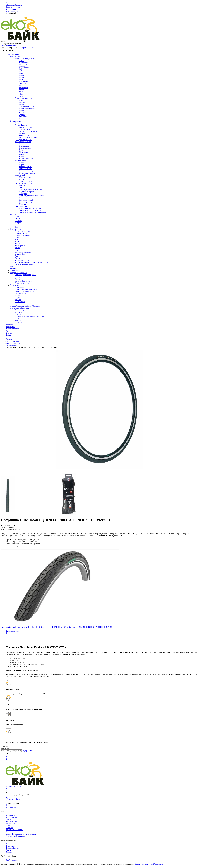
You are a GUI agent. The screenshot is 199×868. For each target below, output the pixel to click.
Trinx (21, 96)
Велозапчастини (16, 121)
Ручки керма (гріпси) (27, 173)
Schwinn (22, 84)
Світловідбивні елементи (25, 264)
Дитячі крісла (20, 254)
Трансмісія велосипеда (23, 183)
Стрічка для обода (26, 158)
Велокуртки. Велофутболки (26, 289)
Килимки (18, 312)
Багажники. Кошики (23, 252)
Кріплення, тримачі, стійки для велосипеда (31, 262)
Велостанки (14, 266)
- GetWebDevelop (149, 864)
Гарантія (9, 331)
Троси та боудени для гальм (30, 210)
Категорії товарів (12, 54)
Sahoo (17, 227)
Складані (22, 113)
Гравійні (22, 104)
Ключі (17, 279)
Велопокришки (25, 148)
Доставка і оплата (12, 329)
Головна (9, 339)
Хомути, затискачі (26, 181)
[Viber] (6, 791)
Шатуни (22, 204)
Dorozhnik (23, 65)
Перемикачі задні (26, 200)
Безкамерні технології (28, 144)
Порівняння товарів (13, 7)
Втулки (22, 150)
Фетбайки (23, 117)
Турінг (22, 115)
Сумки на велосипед (23, 235)
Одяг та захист (16, 285)
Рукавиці (18, 300)
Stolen (21, 90)
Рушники (18, 320)
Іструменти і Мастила (18, 273)
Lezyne (17, 219)
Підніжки (18, 250)
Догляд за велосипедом (24, 277)
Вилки (17, 123)
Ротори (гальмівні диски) (29, 138)
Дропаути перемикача (23, 140)
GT (20, 71)
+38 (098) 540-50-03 (27, 48)
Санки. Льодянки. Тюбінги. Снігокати (25, 306)
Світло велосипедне (23, 231)
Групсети (23, 185)
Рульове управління (22, 160)
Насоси (17, 241)
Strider (21, 92)
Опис (8, 633)
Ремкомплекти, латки (23, 283)
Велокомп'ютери (21, 233)
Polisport (18, 223)
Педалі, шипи (24, 198)
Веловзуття (19, 287)
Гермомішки (19, 310)
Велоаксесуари (16, 229)
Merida (22, 77)
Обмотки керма (25, 167)
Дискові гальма (25, 129)
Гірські (22, 102)
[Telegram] (6, 789)
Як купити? (10, 327)
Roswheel (18, 225)
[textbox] (11, 41)
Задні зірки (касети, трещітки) (31, 190)
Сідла (21, 179)
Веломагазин (11, 9)
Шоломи (18, 304)
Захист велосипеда (22, 260)
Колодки (22, 133)
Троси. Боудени (21, 206)
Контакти (9, 333)
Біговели (13, 268)
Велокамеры (24, 146)
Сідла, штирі (20, 175)
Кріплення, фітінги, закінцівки (31, 208)
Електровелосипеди (27, 108)
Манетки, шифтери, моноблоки (31, 196)
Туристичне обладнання (19, 308)
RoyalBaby (23, 81)
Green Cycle (19, 217)
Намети (18, 314)
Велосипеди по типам (23, 98)
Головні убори (20, 293)
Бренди (13, 214)
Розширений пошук (8, 46)
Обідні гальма (24, 135)
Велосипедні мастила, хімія (25, 275)
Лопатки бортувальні (23, 281)
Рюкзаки (18, 237)
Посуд (17, 318)
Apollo (21, 61)
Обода (21, 154)
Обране (8, 3)
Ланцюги (23, 194)
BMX (21, 100)
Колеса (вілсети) (25, 152)
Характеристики (12, 631)
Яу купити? (10, 846)
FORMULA (24, 67)
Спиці (21, 156)
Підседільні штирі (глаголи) (30, 177)
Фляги (17, 244)
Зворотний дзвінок (14, 5)
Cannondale (23, 63)
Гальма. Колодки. (21, 125)
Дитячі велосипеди (26, 106)
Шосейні (22, 119)
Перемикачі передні (27, 202)
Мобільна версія (12, 807)
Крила (17, 248)
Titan (21, 94)
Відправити (27, 751)
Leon (21, 73)
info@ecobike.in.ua (13, 799)
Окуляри (18, 298)
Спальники (19, 323)
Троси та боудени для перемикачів (32, 212)
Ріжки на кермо (25, 169)
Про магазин (11, 325)
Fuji (20, 69)
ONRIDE (18, 221)
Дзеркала (18, 258)
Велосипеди (15, 56)
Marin (21, 75)
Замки (17, 239)
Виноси (22, 162)
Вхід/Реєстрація (12, 11)
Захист (17, 295)
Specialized (23, 88)
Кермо (21, 165)
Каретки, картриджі (27, 192)
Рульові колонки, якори (28, 171)
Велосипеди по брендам (24, 59)
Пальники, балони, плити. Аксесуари (29, 316)
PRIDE (22, 79)
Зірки (21, 187)
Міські (21, 111)
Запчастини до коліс (23, 142)
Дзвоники (19, 256)
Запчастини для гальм (28, 131)
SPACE (22, 86)
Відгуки (9, 335)
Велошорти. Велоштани (24, 291)
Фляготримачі (20, 246)
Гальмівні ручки (25, 127)
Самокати (14, 271)
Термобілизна (20, 302)
